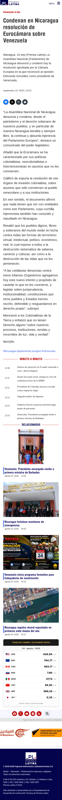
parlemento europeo (29, 351)
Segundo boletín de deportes (30, 396)
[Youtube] (26, 713)
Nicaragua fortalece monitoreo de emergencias (24, 523)
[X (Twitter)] (12, 102)
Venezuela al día (11, 12)
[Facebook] (6, 102)
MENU (52, 4)
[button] (47, 713)
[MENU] (58, 3)
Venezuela (49, 351)
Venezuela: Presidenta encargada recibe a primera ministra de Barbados (29, 470)
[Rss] (39, 713)
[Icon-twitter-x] (20, 713)
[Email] (25, 102)
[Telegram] (33, 713)
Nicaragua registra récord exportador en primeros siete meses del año (28, 629)
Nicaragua (10, 351)
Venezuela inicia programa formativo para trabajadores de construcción (29, 576)
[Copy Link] (18, 102)
